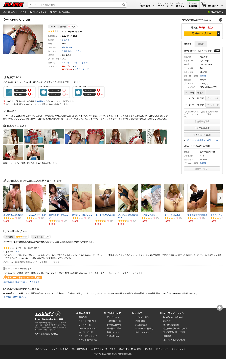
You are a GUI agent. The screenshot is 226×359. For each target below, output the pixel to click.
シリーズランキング (88, 336)
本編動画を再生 (202, 121)
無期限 (203, 76)
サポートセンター (143, 332)
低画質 (201, 44)
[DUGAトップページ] (13, 4)
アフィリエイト (178, 349)
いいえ (54, 262)
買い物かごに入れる (201, 33)
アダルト (66, 62)
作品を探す (84, 313)
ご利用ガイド (114, 313)
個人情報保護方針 (171, 325)
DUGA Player (40, 101)
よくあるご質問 (142, 317)
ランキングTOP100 (87, 321)
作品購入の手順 (114, 325)
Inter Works (67, 47)
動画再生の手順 (114, 328)
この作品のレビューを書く (15, 282)
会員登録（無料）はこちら (15, 297)
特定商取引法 (175, 328)
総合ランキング (82, 69)
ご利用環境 (140, 321)
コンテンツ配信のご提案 (174, 340)
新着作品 (83, 317)
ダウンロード (213, 98)
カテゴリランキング (88, 328)
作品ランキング (39, 12)
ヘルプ (138, 313)
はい (41, 262)
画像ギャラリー (202, 169)
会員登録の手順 (114, 321)
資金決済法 (174, 332)
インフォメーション (173, 313)
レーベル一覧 (85, 325)
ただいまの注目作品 (88, 340)
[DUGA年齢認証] (44, 314)
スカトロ (76, 62)
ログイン (180, 6)
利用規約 (167, 321)
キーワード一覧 (86, 332)
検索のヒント (113, 332)
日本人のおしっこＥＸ (16, 12)
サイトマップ (162, 349)
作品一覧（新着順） (62, 12)
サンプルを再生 (202, 128)
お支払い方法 (141, 325)
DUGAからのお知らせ (173, 317)
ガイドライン (36, 282)
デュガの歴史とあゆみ (48, 334)
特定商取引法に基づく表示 (103, 349)
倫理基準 (167, 336)
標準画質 (187, 44)
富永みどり (67, 40)
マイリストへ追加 (202, 134)
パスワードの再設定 (144, 328)
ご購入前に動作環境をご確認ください (202, 140)
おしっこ (86, 62)
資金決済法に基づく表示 (130, 349)
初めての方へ (217, 12)
